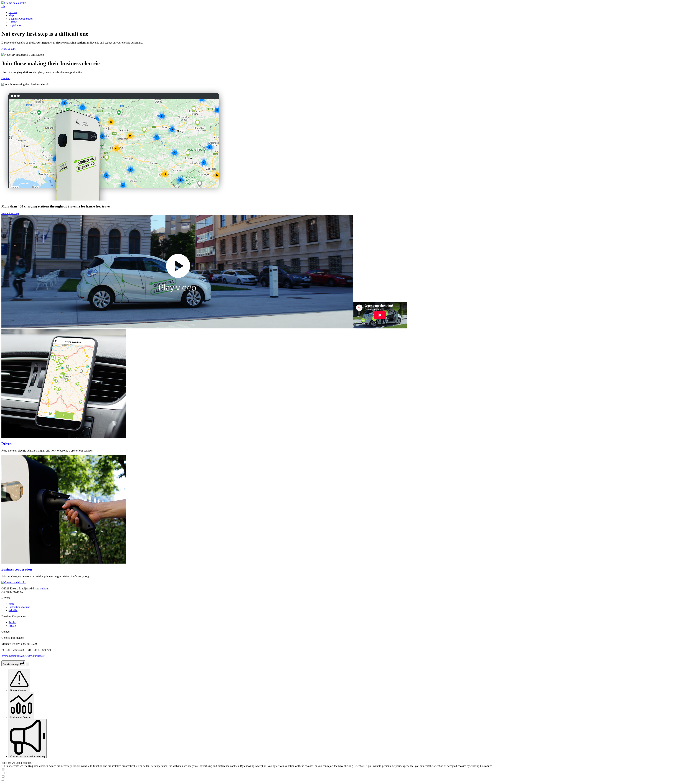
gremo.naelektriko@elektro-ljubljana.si (23, 655)
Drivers (13, 12)
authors (44, 588)
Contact (13, 21)
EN (3, 6)
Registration (15, 25)
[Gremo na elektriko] (13, 2)
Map (11, 15)
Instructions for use (19, 607)
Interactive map (10, 213)
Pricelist (13, 610)
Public (12, 622)
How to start (8, 48)
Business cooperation (16, 569)
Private (12, 625)
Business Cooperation (21, 18)
